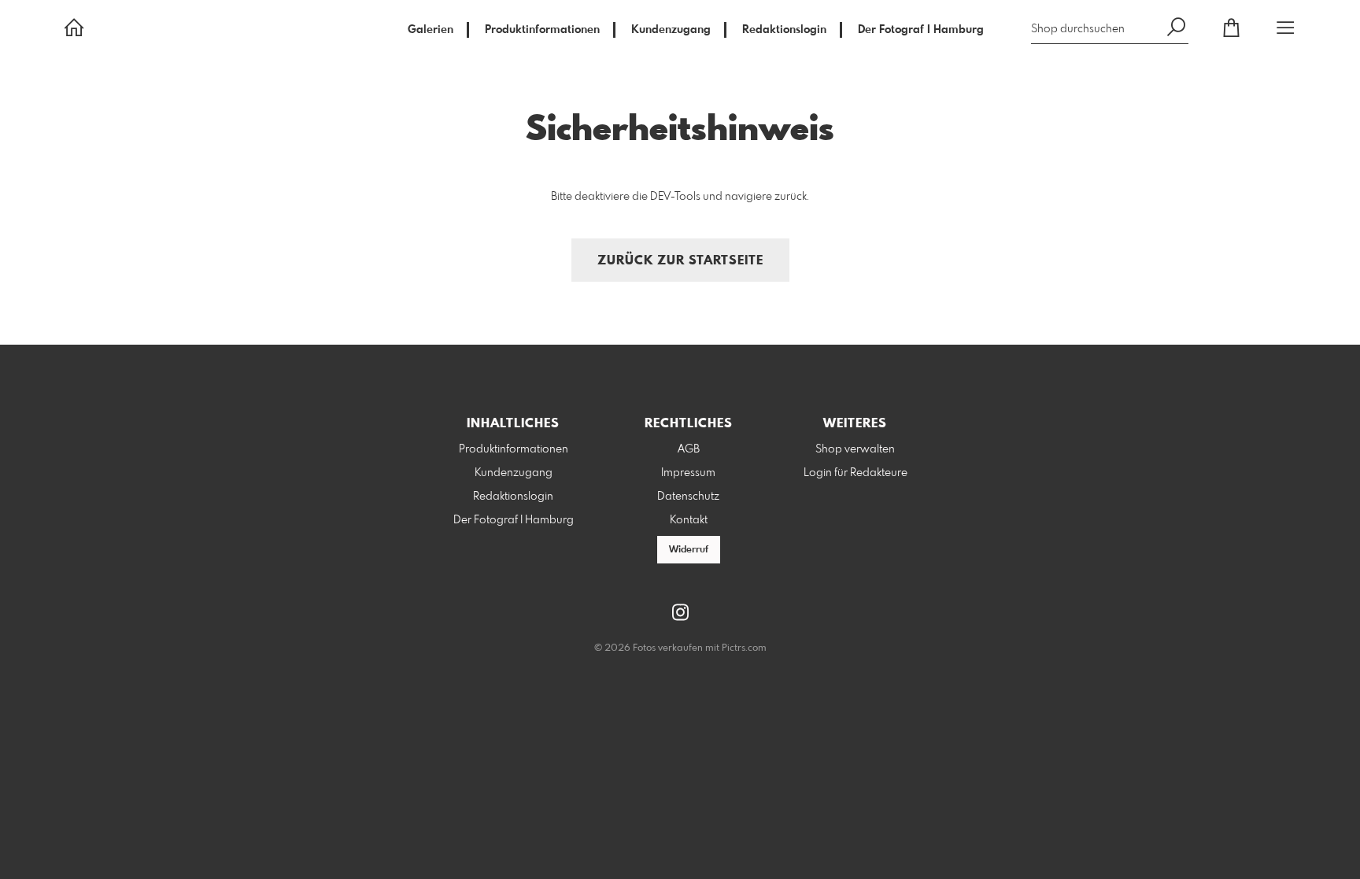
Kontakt (689, 520)
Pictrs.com (744, 648)
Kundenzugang (671, 29)
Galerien (430, 29)
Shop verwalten (855, 449)
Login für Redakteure (855, 472)
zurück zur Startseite (680, 261)
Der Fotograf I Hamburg (921, 29)
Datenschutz (688, 496)
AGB (689, 449)
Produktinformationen (542, 29)
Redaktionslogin (784, 29)
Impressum (688, 472)
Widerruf (688, 550)
